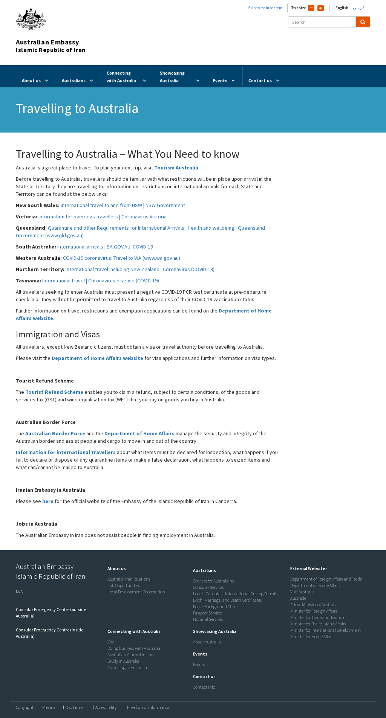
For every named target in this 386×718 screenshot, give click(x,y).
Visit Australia (302, 592)
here (48, 501)
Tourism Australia (176, 167)
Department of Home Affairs (139, 433)
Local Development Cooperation (136, 592)
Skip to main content (265, 7)
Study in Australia (123, 661)
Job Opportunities (123, 585)
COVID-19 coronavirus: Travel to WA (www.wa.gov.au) (121, 258)
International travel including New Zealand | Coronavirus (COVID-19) (140, 269)
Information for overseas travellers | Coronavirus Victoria (102, 216)
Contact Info (204, 687)
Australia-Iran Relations (128, 579)
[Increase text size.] (320, 8)
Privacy (48, 707)
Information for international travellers (66, 452)
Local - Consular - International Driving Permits (235, 593)
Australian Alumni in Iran (130, 654)
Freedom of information (149, 707)
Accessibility (105, 707)
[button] (115, 568)
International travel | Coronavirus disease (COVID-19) (100, 280)
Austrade (298, 598)
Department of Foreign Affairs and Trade (326, 579)
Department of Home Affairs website (97, 358)
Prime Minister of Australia (314, 604)
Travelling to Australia (127, 667)
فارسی (359, 7)
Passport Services (207, 613)
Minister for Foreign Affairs (313, 611)
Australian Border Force (55, 433)
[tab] (148, 568)
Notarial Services (208, 619)
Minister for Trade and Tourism (318, 617)
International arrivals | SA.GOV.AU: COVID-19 (105, 246)
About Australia (207, 642)
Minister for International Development (325, 630)
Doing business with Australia (133, 648)
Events (199, 664)
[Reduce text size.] (311, 8)
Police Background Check (216, 606)
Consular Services (208, 587)
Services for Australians (213, 581)
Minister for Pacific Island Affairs (318, 624)
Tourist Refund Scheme (54, 392)
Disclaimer (75, 707)
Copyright (25, 707)
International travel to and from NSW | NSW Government (123, 205)
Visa (111, 642)
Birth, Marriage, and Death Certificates (227, 600)
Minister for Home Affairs (312, 636)
